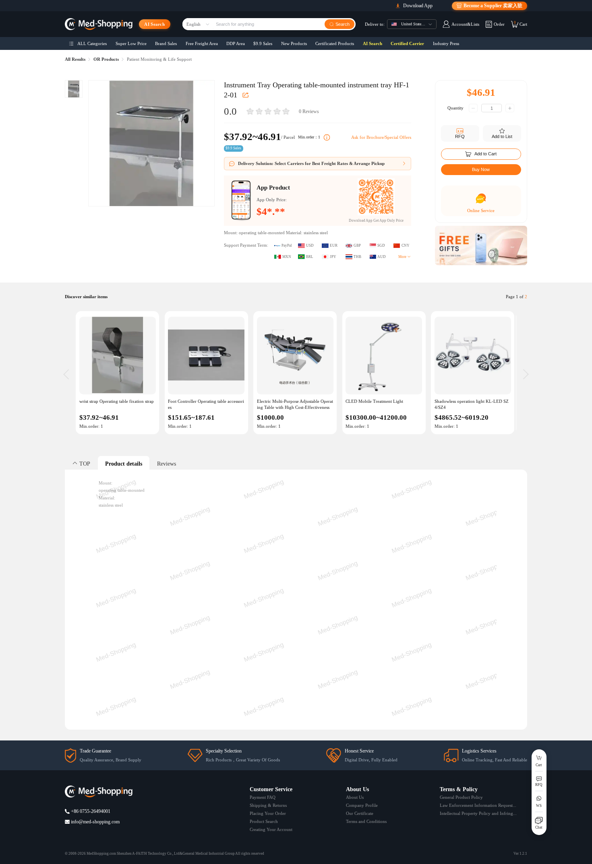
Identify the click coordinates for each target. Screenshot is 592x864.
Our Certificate (359, 813)
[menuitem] (88, 43)
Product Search (264, 821)
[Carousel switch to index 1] (481, 259)
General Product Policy (461, 797)
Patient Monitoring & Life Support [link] (159, 59)
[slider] (268, 112)
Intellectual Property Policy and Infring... (478, 813)
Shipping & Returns (268, 805)
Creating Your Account (271, 829)
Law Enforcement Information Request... (478, 805)
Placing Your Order (268, 813)
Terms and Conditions (366, 821)
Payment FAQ (262, 797)
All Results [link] (75, 59)
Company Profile (362, 805)
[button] (473, 108)
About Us (355, 797)
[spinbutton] (491, 108)
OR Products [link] (106, 59)
